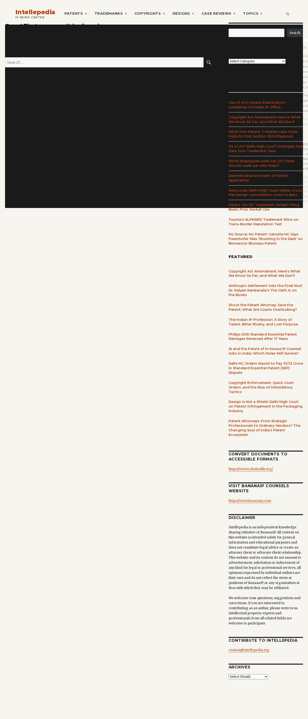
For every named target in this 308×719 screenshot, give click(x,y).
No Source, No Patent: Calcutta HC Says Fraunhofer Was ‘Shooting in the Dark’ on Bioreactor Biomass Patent (266, 239)
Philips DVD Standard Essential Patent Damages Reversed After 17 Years (263, 336)
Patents (73, 13)
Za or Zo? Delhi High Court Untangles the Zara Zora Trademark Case (265, 148)
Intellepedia (35, 12)
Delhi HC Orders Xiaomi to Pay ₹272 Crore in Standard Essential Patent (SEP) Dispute (266, 368)
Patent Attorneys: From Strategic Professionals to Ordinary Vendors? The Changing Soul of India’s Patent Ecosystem (264, 428)
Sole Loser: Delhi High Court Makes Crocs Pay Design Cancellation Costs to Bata (265, 192)
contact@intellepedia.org (249, 650)
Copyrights (148, 13)
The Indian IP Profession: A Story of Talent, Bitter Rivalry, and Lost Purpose (263, 321)
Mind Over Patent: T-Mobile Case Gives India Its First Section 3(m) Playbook (263, 134)
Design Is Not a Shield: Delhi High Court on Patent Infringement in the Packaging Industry (265, 406)
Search (234, 26)
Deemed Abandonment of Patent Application (258, 178)
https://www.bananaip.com (250, 501)
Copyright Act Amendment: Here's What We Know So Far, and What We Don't (264, 119)
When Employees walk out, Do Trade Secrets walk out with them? (261, 163)
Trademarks (109, 13)
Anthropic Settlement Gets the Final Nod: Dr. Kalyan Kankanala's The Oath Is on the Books (265, 290)
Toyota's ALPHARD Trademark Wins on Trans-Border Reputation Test (263, 221)
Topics (250, 13)
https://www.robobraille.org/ (251, 469)
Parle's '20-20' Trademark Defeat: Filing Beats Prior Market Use (264, 207)
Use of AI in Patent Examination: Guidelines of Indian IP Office (257, 104)
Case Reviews (216, 13)
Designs (181, 13)
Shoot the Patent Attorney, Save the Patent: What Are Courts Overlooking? (263, 307)
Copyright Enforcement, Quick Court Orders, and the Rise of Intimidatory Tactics (261, 387)
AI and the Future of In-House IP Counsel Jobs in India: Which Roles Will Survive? (265, 351)
